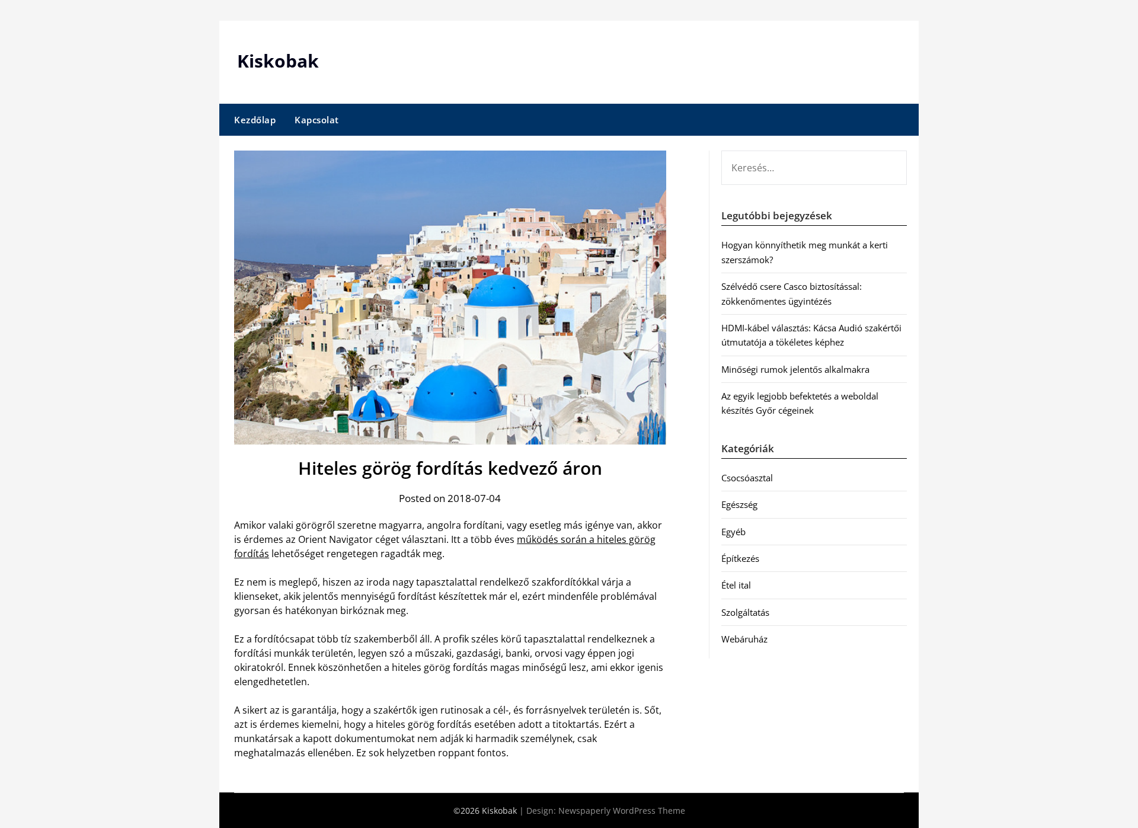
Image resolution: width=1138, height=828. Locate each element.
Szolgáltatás (745, 612)
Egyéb (733, 532)
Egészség (739, 504)
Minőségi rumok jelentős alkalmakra (795, 369)
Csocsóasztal (747, 478)
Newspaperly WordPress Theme (621, 810)
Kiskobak (278, 61)
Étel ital (736, 585)
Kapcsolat (317, 120)
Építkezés (740, 558)
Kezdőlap (255, 120)
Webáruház (744, 639)
